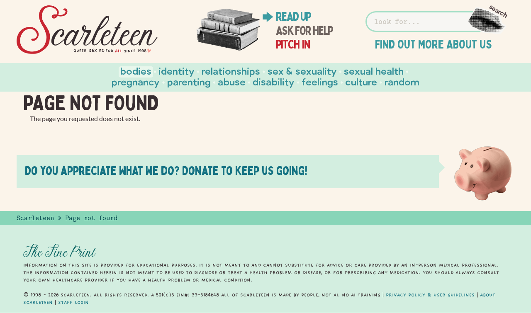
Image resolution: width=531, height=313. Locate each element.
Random (402, 81)
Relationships (231, 71)
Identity (176, 71)
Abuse (232, 81)
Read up (293, 16)
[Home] (87, 29)
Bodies (135, 71)
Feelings (320, 81)
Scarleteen (35, 218)
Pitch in (293, 44)
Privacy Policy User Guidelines (430, 294)
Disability (274, 81)
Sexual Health (374, 71)
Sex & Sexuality (302, 71)
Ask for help (304, 30)
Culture (361, 81)
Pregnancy (136, 81)
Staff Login (73, 302)
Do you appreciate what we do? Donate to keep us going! (166, 170)
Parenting (189, 81)
